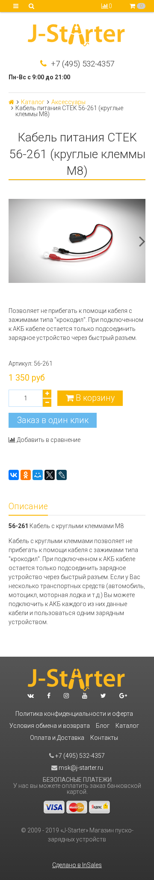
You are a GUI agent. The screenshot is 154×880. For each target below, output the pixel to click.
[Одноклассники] (26, 475)
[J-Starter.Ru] (77, 36)
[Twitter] (103, 696)
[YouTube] (84, 696)
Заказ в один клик (53, 420)
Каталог (32, 102)
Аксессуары (68, 102)
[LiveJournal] (61, 475)
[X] (49, 475)
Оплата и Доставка (57, 737)
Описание (28, 506)
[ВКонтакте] (14, 475)
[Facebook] (48, 696)
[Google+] (123, 696)
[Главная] (11, 102)
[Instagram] (66, 696)
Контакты (104, 737)
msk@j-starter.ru (80, 767)
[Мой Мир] (38, 475)
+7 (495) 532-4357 (81, 64)
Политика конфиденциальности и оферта (74, 713)
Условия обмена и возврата (49, 725)
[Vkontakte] (30, 696)
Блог (103, 725)
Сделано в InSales (77, 865)
